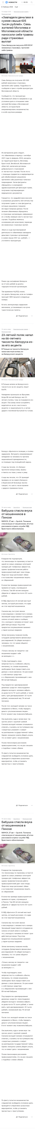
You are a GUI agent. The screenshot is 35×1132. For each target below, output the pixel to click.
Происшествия (6, 14)
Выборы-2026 (8, 7)
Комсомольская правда (21, 11)
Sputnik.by (16, 507)
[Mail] (6, 2)
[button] (17, 64)
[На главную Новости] (12, 2)
